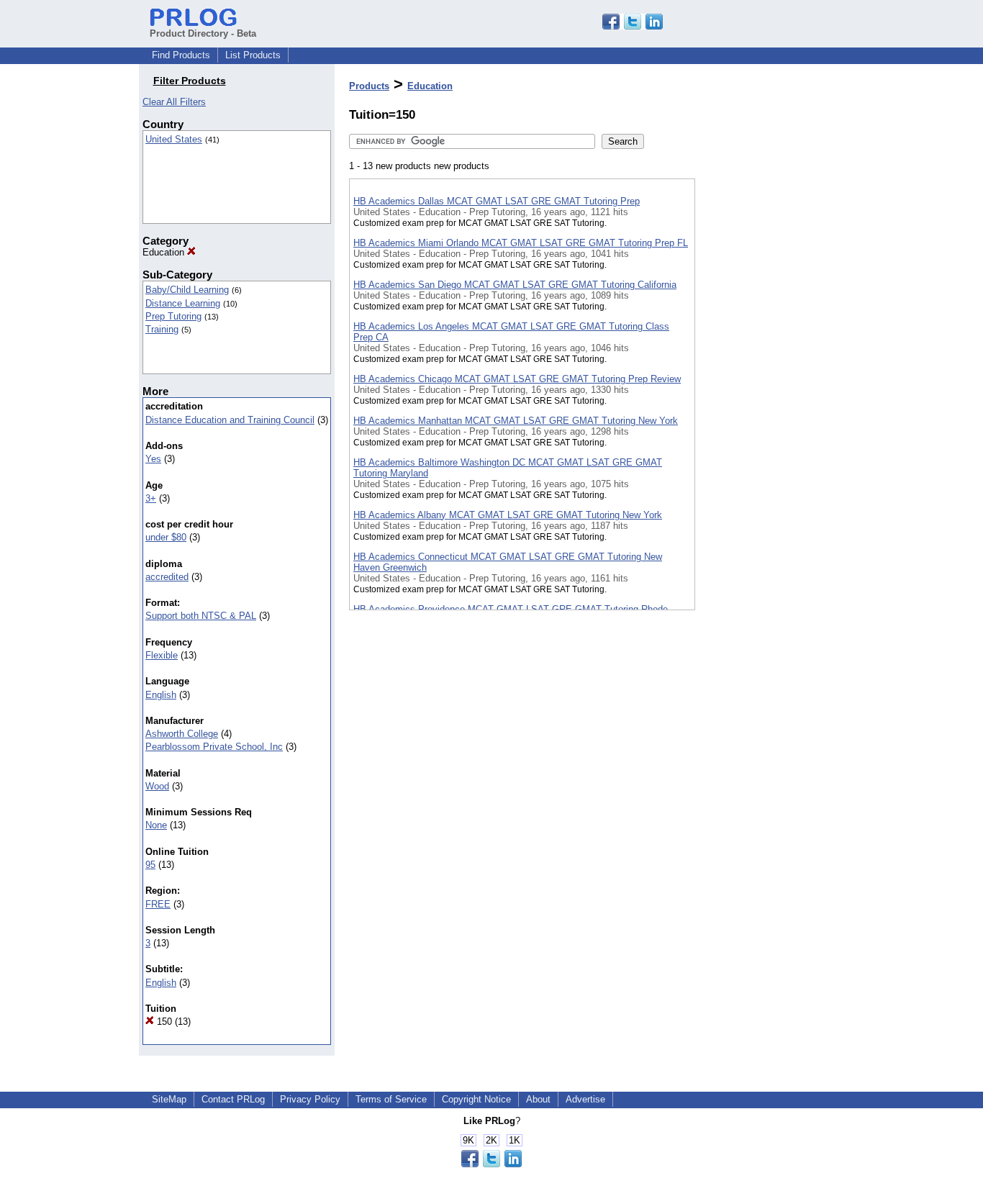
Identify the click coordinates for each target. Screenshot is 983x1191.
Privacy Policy (310, 1099)
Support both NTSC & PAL (200, 615)
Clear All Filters (174, 101)
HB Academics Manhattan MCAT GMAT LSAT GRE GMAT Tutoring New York (515, 420)
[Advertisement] (767, 373)
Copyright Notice (476, 1099)
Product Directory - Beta (203, 33)
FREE (158, 904)
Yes (153, 458)
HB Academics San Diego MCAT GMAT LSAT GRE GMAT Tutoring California (514, 284)
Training (161, 329)
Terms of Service (391, 1099)
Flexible (161, 655)
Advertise (585, 1099)
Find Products (181, 55)
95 (150, 864)
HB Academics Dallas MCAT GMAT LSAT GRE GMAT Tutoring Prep (496, 201)
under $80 (165, 537)
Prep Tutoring (173, 316)
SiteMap (169, 1099)
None (156, 825)
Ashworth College (181, 733)
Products (369, 86)
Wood (157, 786)
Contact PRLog (233, 1099)
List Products (253, 55)
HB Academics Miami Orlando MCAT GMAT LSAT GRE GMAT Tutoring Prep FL (520, 242)
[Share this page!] (632, 26)
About (538, 1099)
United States (173, 139)
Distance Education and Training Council (229, 420)
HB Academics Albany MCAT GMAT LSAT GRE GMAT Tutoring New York (507, 515)
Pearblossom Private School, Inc (214, 746)
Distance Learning (182, 303)
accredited (167, 576)
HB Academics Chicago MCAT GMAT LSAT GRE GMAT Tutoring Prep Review (517, 378)
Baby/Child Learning (187, 289)
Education (164, 252)
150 (163, 1021)
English (160, 694)
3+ (150, 498)
